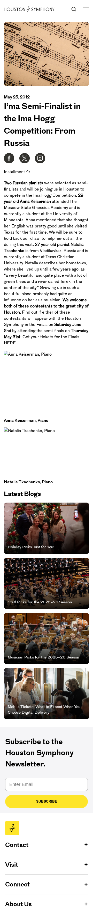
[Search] (73, 9)
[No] (87, 888)
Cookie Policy (69, 904)
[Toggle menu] (86, 9)
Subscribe (46, 801)
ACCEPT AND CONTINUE (47, 911)
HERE (10, 343)
